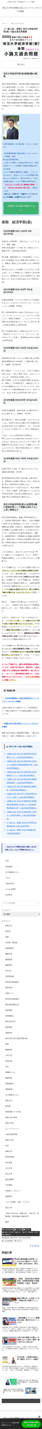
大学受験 (19, 1229)
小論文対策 (9, 883)
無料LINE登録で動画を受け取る (31, 1423)
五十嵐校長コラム (12, 872)
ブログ (7, 878)
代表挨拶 (8, 867)
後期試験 (6, 1238)
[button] (38, 903)
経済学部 (15, 1238)
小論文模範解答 (8, 1241)
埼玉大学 (19, 1241)
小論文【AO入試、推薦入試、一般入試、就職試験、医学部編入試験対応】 (20, 1233)
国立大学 (27, 1229)
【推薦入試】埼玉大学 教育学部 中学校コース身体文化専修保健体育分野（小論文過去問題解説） (21, 764)
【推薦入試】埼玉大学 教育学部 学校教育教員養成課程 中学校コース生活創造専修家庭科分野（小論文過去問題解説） (21, 804)
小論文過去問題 (8, 1229)
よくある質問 (10, 889)
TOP (7, 861)
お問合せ (8, 895)
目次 (19, 64)
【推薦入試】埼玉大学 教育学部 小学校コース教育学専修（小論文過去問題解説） (21, 815)
